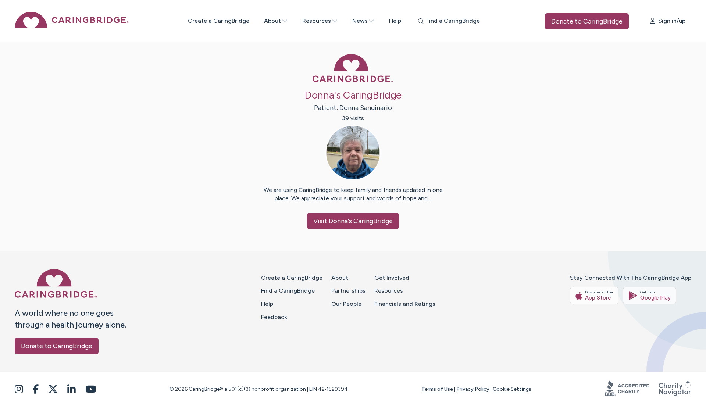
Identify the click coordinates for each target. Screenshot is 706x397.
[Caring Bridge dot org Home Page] (72, 25)
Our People (346, 303)
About (272, 20)
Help (395, 20)
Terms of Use (437, 389)
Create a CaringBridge (218, 20)
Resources (316, 20)
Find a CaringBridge (288, 290)
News (360, 20)
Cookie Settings (512, 389)
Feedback (274, 317)
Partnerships (348, 290)
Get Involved (391, 277)
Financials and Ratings (404, 303)
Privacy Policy (472, 389)
